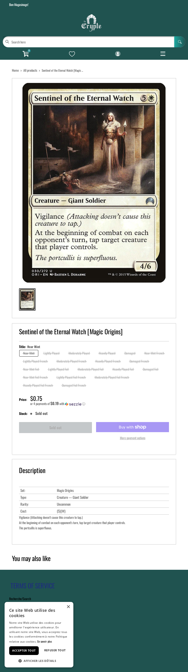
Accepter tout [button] (24, 650)
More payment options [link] (132, 437)
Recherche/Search (20, 598)
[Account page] (117, 54)
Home (15, 70)
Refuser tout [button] (55, 650)
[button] (99, 403)
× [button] (68, 607)
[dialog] (39, 634)
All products (30, 70)
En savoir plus (44, 641)
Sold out (55, 427)
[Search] (179, 41)
